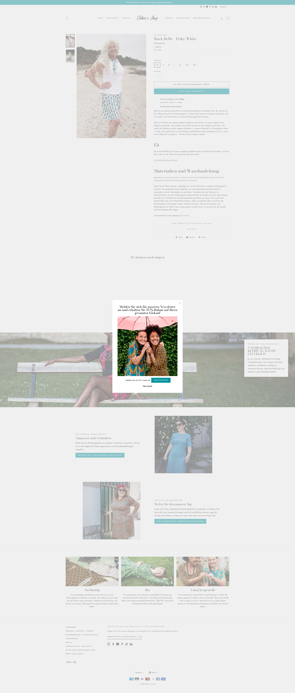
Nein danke (147, 386)
